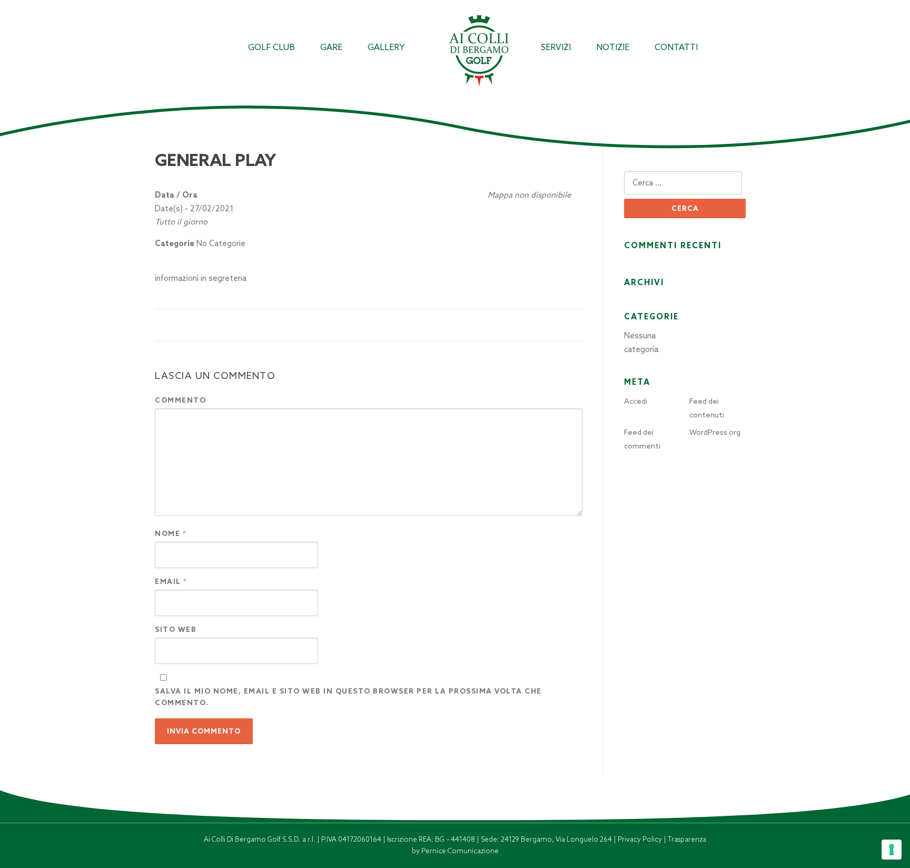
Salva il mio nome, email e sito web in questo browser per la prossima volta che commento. (348, 697)
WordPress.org (714, 432)
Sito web (175, 629)
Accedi (635, 401)
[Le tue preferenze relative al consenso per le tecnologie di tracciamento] (892, 850)
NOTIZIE (612, 47)
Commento (180, 400)
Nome (170, 533)
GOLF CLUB (271, 47)
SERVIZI (556, 47)
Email (171, 581)
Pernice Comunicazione (460, 850)
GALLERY (386, 47)
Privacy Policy (641, 839)
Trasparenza (687, 839)
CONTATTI (676, 47)
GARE (331, 47)
